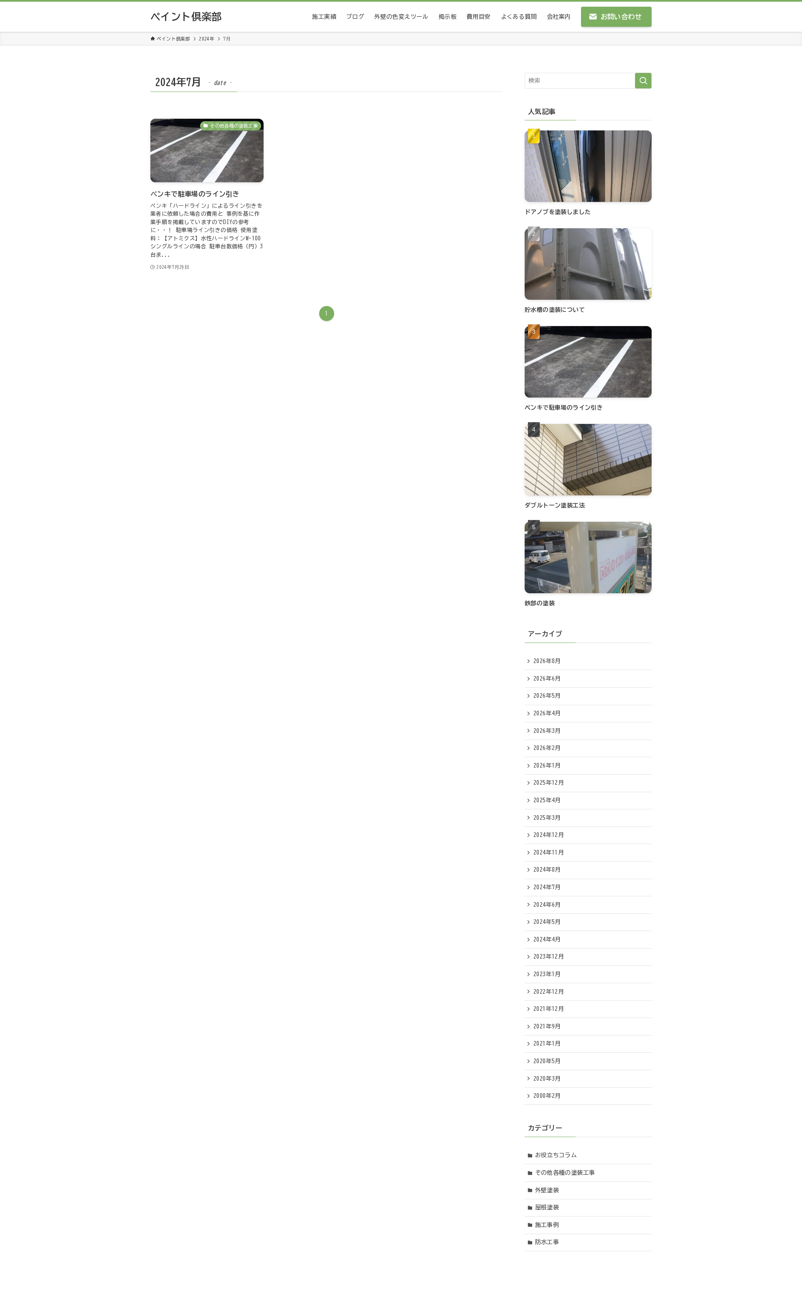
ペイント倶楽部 (186, 17)
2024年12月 (548, 835)
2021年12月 (548, 1009)
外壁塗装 (547, 1190)
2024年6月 (547, 905)
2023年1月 (547, 974)
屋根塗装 (547, 1207)
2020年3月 (547, 1079)
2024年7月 (547, 887)
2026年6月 (547, 678)
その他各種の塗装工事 (565, 1173)
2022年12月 (548, 992)
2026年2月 (547, 748)
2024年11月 (548, 852)
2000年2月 (547, 1096)
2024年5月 (547, 922)
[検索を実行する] (643, 81)
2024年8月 (547, 869)
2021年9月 (547, 1026)
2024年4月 (547, 939)
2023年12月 (548, 956)
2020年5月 (547, 1061)
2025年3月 (547, 818)
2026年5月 (547, 696)
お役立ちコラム (556, 1155)
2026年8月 (547, 661)
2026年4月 (547, 713)
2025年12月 (548, 783)
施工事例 (547, 1225)
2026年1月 (547, 765)
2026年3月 (547, 731)
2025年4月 (547, 800)
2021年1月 (547, 1043)
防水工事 (547, 1242)
